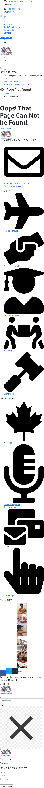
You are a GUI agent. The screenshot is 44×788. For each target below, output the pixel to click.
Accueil (7, 21)
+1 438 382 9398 (13, 9)
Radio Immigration (12, 27)
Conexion (10, 12)
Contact (7, 33)
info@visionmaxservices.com (19, 1)
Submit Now (6, 786)
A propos (8, 24)
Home (7, 93)
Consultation (9, 30)
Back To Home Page (9, 128)
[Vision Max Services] (3, 16)
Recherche (5, 37)
